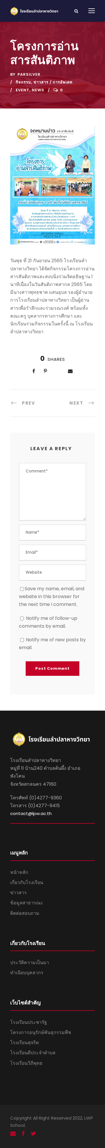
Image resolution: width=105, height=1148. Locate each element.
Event (22, 90)
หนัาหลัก (19, 872)
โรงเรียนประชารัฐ (28, 1022)
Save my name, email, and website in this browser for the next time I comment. (51, 596)
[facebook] (23, 1133)
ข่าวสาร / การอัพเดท (53, 82)
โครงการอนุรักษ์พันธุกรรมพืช (40, 1032)
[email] (13, 1133)
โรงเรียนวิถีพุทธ (26, 1063)
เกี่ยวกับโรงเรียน (26, 882)
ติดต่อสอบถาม (24, 913)
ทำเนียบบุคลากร (26, 972)
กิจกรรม (23, 82)
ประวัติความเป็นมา (29, 962)
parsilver (29, 74)
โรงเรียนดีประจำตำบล (32, 1052)
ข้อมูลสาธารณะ (26, 902)
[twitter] (33, 1133)
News (38, 90)
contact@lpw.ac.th (31, 813)
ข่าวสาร (18, 892)
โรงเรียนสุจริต (24, 1042)
